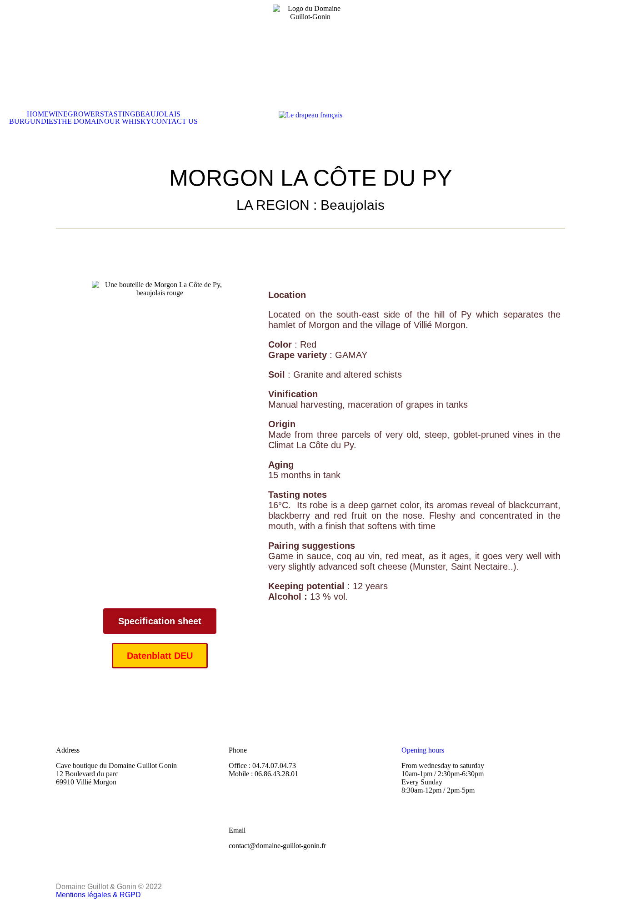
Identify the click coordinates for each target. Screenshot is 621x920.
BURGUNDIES (33, 121)
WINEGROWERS (76, 114)
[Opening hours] (412, 725)
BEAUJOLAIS (157, 114)
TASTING (119, 114)
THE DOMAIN (80, 121)
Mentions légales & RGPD (98, 895)
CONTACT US (174, 121)
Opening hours (422, 750)
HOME (38, 114)
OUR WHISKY (127, 121)
